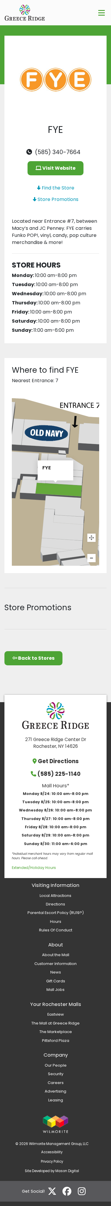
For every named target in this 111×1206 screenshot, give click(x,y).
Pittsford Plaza (55, 1040)
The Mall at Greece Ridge (55, 1023)
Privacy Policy (52, 1161)
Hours (55, 921)
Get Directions (58, 761)
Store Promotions (57, 199)
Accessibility (51, 1152)
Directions (55, 904)
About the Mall (55, 955)
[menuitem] (55, 895)
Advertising (55, 1091)
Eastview (55, 1014)
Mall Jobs (55, 989)
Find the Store (57, 187)
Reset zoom (91, 538)
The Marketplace (55, 1032)
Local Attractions (55, 895)
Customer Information (55, 963)
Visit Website (58, 168)
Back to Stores (35, 658)
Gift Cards (55, 981)
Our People (56, 1065)
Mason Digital (67, 1171)
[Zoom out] (91, 558)
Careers (56, 1082)
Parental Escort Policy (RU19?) (56, 912)
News (55, 972)
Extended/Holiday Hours (34, 867)
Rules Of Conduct (55, 930)
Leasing (55, 1100)
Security (55, 1074)
